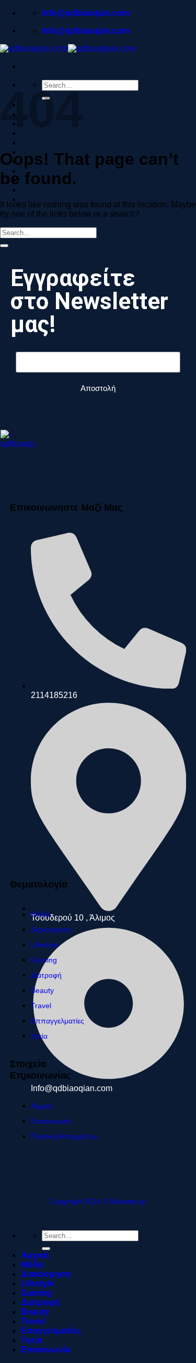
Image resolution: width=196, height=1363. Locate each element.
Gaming (36, 142)
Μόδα (32, 1264)
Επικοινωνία (46, 199)
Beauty (35, 1311)
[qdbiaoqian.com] (68, 48)
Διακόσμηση (46, 1274)
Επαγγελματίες (51, 1330)
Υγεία (31, 189)
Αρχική (35, 1255)
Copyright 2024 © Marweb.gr (98, 1201)
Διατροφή (40, 1302)
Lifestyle (37, 1283)
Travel (33, 1321)
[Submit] (4, 245)
